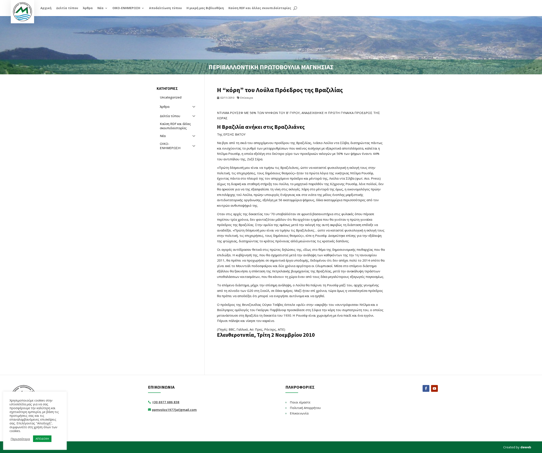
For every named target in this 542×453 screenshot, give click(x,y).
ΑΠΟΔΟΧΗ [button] (42, 439)
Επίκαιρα (246, 98)
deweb (525, 447)
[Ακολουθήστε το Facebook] (426, 388)
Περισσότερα (20, 439)
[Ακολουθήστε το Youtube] (434, 388)
